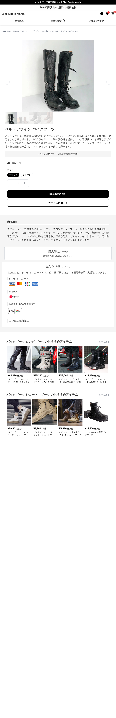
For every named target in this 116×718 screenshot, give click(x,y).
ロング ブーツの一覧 (38, 31)
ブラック (13, 175)
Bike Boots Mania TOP (13, 31)
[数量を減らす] (12, 183)
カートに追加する (58, 202)
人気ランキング (96, 21)
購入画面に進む (58, 194)
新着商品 (19, 21)
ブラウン (27, 175)
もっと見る (104, 341)
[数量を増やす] (25, 183)
